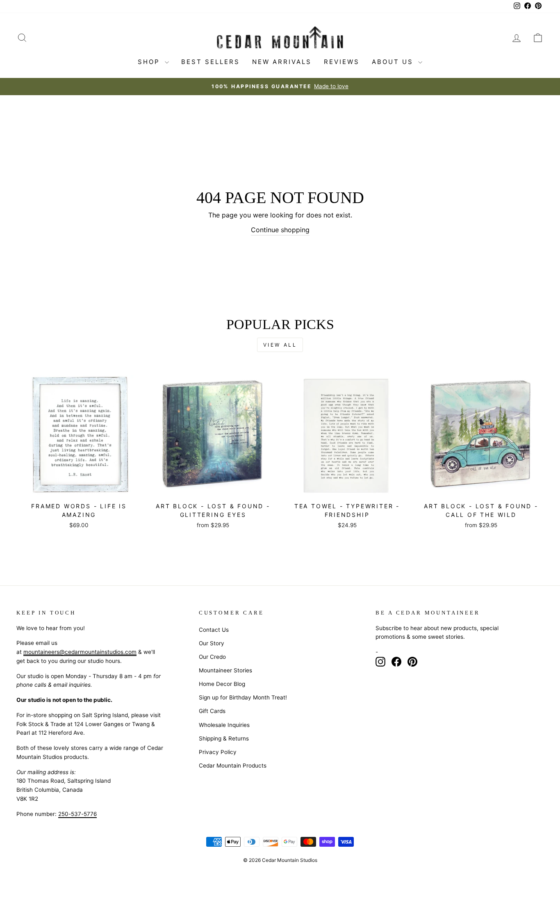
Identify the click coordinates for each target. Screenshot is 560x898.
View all (280, 345)
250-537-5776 (77, 814)
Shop (150, 62)
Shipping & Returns (224, 738)
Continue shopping (280, 230)
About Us (394, 62)
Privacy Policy (218, 752)
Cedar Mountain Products (232, 765)
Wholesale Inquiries (224, 725)
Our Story (211, 643)
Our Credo (212, 657)
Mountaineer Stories (225, 670)
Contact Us (214, 629)
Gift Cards (212, 711)
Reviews (342, 62)
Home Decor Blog (222, 684)
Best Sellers (210, 62)
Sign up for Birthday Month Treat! (243, 697)
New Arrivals (282, 62)
